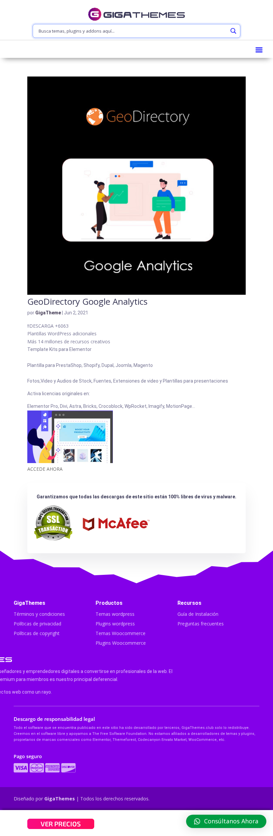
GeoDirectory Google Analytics (87, 301)
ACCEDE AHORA (45, 469)
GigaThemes (59, 798)
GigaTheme (48, 312)
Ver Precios (61, 824)
